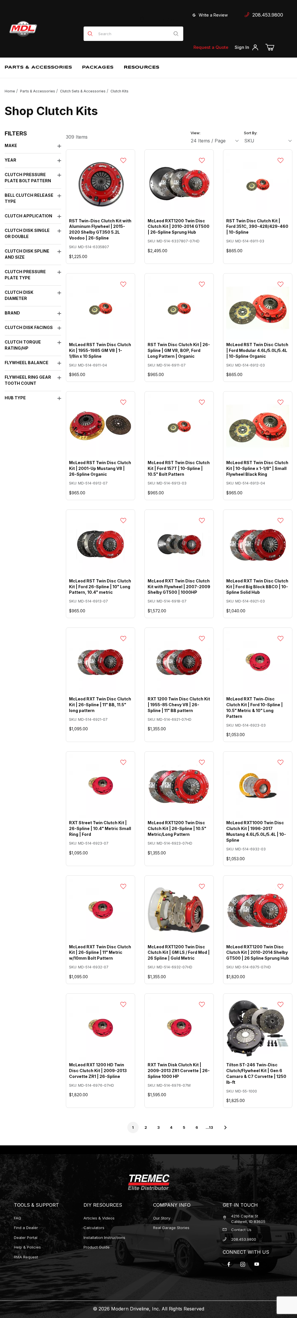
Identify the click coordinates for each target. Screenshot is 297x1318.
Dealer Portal (25, 1237)
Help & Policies (27, 1247)
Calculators (94, 1227)
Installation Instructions (104, 1237)
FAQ (17, 1218)
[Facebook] (228, 1264)
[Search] (176, 34)
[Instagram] (243, 1264)
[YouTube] (256, 1264)
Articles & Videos (99, 1218)
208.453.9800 (266, 15)
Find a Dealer (165, 19)
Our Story (161, 1218)
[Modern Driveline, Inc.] (44, 29)
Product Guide (97, 1247)
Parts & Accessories (37, 91)
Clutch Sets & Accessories (83, 91)
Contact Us (241, 1229)
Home (10, 91)
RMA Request (26, 1257)
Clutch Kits (119, 91)
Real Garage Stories (171, 1227)
